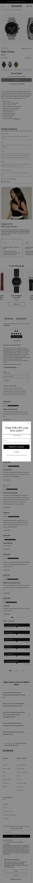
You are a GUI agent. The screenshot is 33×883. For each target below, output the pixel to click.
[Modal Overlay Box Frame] (16, 441)
